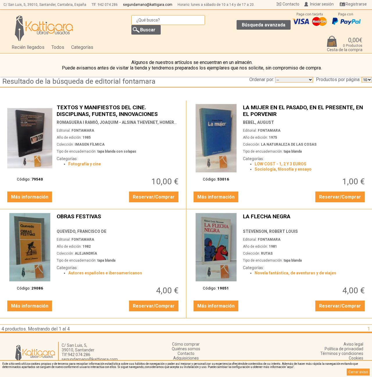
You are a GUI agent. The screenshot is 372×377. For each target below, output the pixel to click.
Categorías (82, 47)
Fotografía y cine (84, 164)
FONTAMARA (82, 130)
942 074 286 (108, 5)
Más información (29, 197)
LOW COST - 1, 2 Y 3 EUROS (280, 164)
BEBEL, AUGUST (258, 122)
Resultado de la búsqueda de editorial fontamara (78, 81)
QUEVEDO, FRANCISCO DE (81, 231)
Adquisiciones (186, 358)
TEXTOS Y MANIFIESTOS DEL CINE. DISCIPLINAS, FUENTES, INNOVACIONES (118, 110)
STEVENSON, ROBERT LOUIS (270, 231)
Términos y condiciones (341, 353)
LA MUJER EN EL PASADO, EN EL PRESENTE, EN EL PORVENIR (304, 110)
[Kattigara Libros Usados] (44, 28)
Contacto (290, 4)
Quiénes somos (186, 348)
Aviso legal (353, 344)
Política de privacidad (344, 348)
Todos (57, 47)
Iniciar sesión (322, 4)
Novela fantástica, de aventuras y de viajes (295, 273)
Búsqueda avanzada (263, 25)
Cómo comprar (186, 344)
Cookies (356, 358)
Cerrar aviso (358, 372)
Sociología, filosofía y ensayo (283, 169)
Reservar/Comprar (154, 197)
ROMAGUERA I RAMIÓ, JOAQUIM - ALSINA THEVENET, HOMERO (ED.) (122, 122)
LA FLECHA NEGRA (304, 219)
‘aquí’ (290, 367)
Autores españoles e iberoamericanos (105, 273)
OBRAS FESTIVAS (118, 219)
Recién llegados (28, 47)
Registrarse (356, 4)
